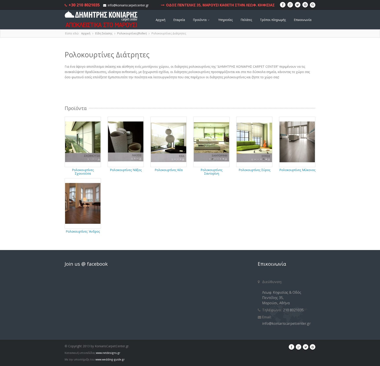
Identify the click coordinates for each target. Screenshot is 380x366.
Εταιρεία (179, 20)
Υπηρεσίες (225, 20)
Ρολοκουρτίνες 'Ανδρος (83, 231)
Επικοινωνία (302, 20)
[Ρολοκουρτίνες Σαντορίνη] (211, 141)
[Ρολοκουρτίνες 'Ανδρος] (82, 203)
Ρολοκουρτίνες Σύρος (254, 170)
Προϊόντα (200, 20)
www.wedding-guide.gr (110, 359)
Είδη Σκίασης (103, 33)
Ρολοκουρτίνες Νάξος (126, 170)
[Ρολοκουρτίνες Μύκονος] (297, 141)
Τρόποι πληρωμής (273, 20)
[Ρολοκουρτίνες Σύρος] (254, 141)
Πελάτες (246, 20)
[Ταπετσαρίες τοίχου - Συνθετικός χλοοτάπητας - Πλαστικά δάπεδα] (101, 18)
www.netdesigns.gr (108, 353)
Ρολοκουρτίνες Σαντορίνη (211, 171)
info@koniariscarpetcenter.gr (128, 5)
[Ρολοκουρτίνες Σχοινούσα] (82, 141)
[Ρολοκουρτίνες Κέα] (168, 141)
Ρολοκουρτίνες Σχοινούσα (83, 171)
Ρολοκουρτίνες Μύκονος (297, 170)
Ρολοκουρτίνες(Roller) (132, 33)
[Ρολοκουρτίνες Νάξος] (125, 141)
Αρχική (160, 20)
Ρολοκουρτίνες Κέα (169, 170)
